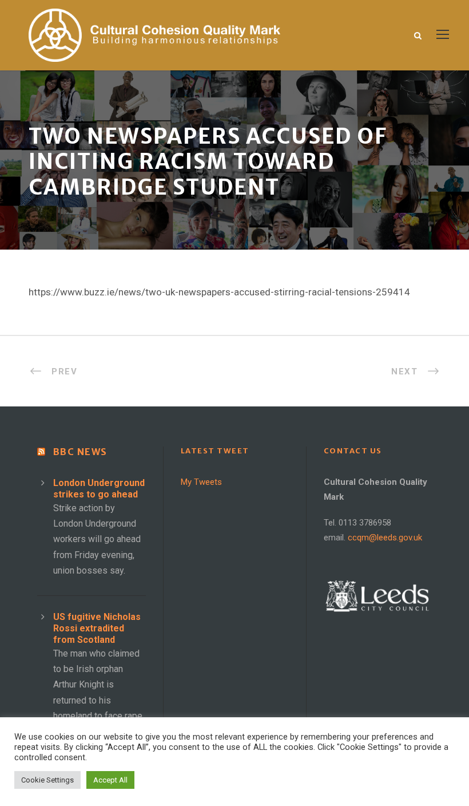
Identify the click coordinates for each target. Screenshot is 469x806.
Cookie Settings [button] (47, 780)
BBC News (80, 451)
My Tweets (201, 482)
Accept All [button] (110, 780)
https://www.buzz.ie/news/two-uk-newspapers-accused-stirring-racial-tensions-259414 (219, 292)
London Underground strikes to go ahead (99, 488)
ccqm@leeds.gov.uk (385, 537)
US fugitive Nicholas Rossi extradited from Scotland (97, 628)
